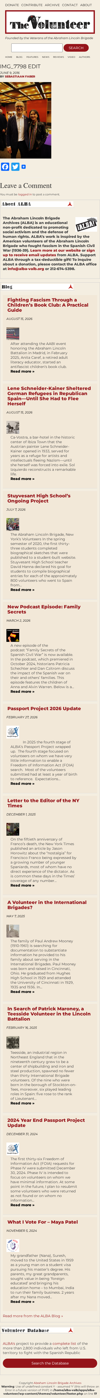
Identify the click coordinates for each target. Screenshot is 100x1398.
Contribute (32, 5)
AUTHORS (84, 57)
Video (71, 57)
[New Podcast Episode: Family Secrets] (14, 635)
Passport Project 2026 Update (44, 708)
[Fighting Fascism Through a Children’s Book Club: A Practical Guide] (14, 333)
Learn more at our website (55, 250)
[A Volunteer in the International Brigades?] (14, 931)
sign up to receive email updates (49, 252)
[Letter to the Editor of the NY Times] (14, 829)
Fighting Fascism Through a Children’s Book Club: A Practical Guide (47, 305)
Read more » (22, 371)
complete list (64, 1343)
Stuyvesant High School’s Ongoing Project (39, 498)
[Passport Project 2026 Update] (14, 732)
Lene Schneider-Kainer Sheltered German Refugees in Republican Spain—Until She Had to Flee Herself (49, 396)
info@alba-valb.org (26, 268)
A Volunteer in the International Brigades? (47, 905)
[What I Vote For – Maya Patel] (14, 1245)
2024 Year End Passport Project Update (46, 1122)
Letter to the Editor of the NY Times (43, 803)
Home (8, 57)
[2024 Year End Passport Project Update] (14, 1149)
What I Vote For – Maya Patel (42, 1222)
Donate (12, 5)
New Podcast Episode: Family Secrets (44, 609)
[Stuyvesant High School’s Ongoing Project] (14, 524)
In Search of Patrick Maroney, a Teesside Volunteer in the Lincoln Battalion (49, 1014)
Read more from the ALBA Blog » (33, 1316)
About (86, 5)
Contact (70, 5)
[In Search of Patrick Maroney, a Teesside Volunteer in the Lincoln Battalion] (14, 1042)
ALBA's (9, 1343)
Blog (19, 57)
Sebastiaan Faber (20, 76)
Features (32, 57)
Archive (52, 5)
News (45, 57)
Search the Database (50, 1363)
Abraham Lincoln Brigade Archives (57, 1383)
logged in (25, 194)
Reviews (58, 57)
